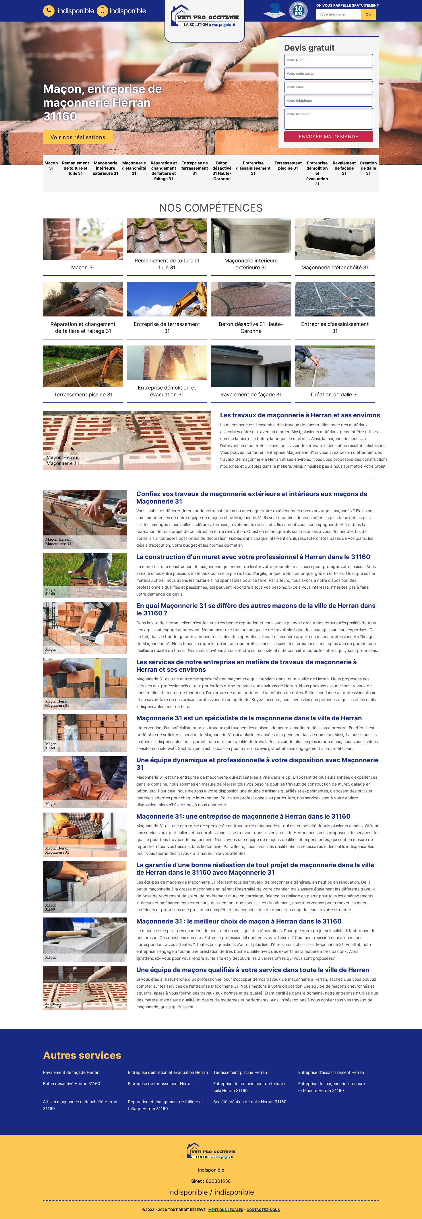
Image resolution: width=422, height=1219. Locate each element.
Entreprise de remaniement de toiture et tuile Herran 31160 (250, 1087)
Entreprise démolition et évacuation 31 (317, 173)
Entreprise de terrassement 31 (194, 168)
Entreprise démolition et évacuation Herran (168, 1072)
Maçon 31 (51, 165)
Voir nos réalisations (78, 137)
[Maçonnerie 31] (211, 1150)
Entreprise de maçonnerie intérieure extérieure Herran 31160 (331, 1087)
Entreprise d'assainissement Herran (331, 1072)
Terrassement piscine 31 (288, 165)
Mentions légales (225, 1210)
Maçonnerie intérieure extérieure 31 (105, 168)
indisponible (75, 11)
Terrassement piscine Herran (240, 1072)
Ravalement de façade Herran (71, 1072)
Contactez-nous (263, 1210)
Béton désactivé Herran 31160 (71, 1083)
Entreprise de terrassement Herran (160, 1083)
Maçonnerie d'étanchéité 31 (134, 168)
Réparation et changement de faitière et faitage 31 (164, 170)
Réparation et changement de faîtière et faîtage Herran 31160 (165, 1105)
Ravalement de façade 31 (344, 168)
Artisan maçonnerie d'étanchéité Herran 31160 (80, 1105)
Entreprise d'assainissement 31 (253, 168)
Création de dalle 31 (368, 168)
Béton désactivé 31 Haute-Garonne (221, 170)
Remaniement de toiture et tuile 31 (75, 168)
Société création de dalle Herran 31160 (250, 1101)
